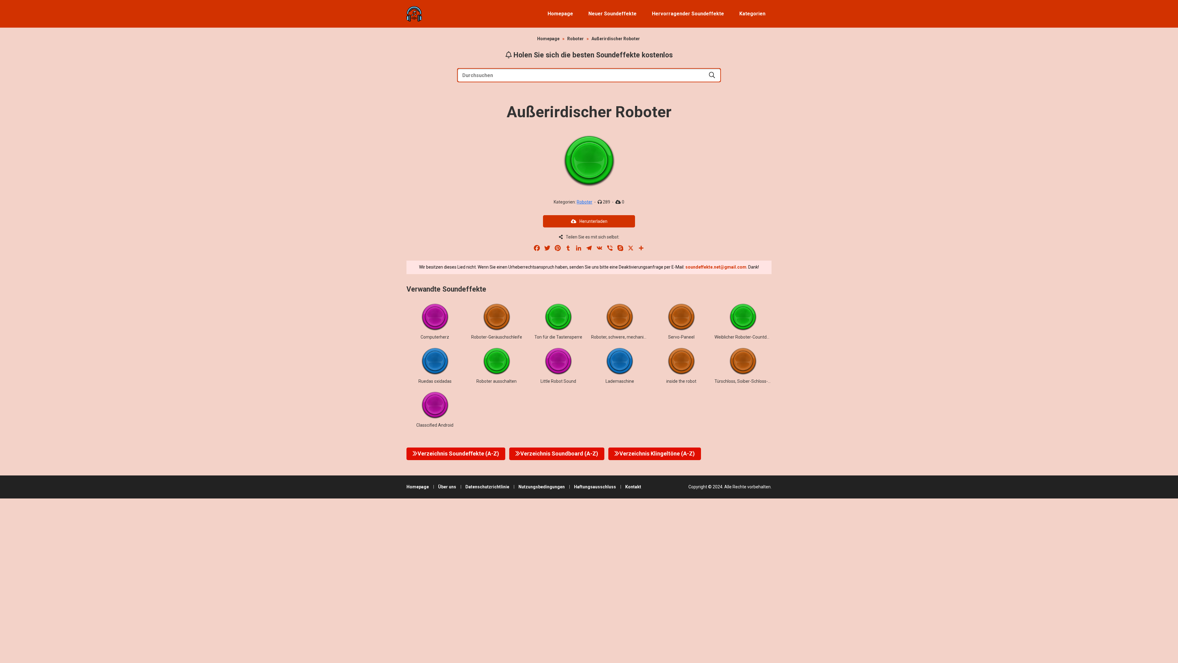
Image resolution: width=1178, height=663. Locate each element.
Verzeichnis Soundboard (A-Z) (559, 453)
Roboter (575, 38)
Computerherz (435, 337)
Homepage (560, 14)
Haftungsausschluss (595, 486)
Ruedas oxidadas (435, 381)
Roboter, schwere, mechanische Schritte (630, 337)
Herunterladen (593, 221)
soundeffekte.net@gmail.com (715, 267)
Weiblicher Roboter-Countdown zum (749, 337)
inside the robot (681, 381)
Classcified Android (434, 425)
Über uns (447, 486)
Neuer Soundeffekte (612, 14)
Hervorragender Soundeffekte (688, 14)
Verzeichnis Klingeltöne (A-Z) (657, 453)
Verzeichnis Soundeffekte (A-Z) (458, 453)
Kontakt (633, 486)
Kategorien (752, 14)
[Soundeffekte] (414, 13)
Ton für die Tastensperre (558, 337)
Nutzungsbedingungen (541, 486)
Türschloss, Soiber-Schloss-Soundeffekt (753, 381)
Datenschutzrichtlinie (487, 486)
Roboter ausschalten (496, 381)
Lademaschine (620, 381)
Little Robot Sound (558, 381)
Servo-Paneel (681, 337)
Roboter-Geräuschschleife (496, 337)
